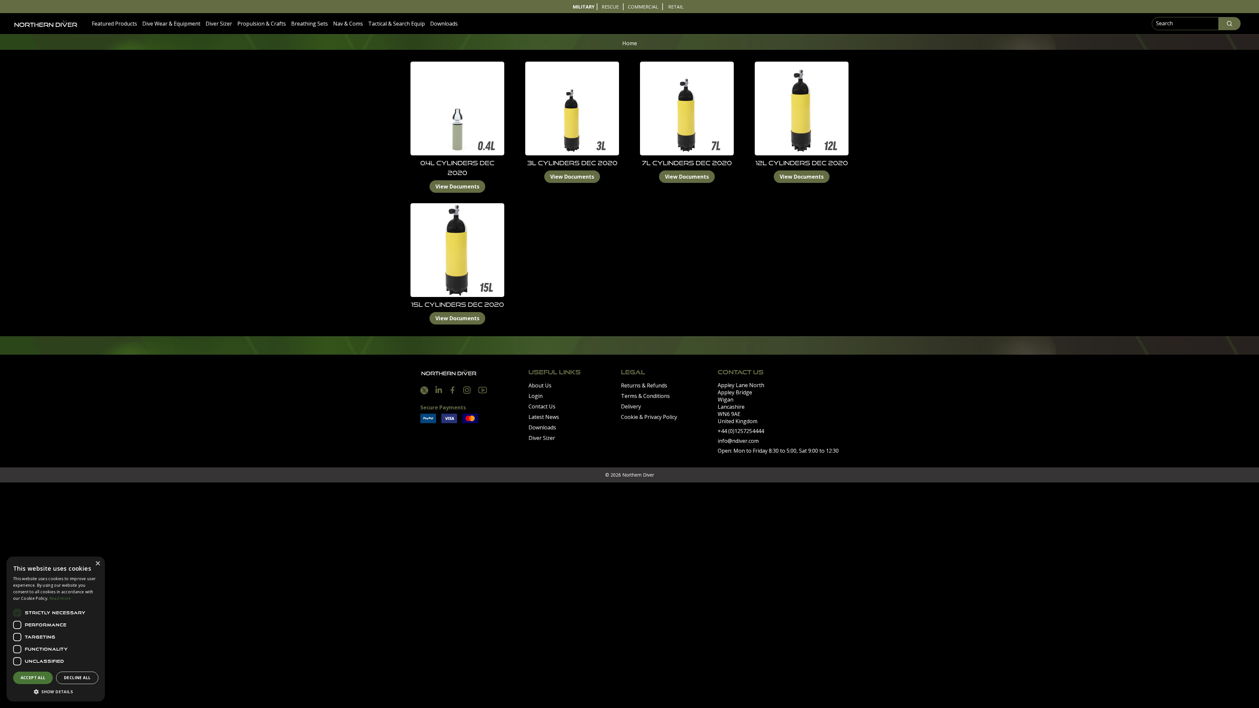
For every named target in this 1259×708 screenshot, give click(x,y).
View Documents (457, 186)
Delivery (631, 406)
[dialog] (56, 629)
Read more (60, 598)
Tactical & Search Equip (396, 23)
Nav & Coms (348, 23)
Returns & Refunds (644, 385)
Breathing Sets (309, 23)
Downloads (444, 23)
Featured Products (114, 23)
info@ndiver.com (738, 440)
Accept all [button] (33, 677)
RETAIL (676, 7)
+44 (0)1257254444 (741, 431)
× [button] (97, 563)
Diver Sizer (219, 23)
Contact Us (542, 406)
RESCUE (610, 7)
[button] (55, 691)
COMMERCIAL (643, 7)
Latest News (544, 417)
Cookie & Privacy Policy (649, 417)
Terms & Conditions (645, 396)
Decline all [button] (77, 677)
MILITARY (583, 7)
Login (536, 396)
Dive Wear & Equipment (171, 23)
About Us (540, 385)
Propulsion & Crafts (261, 23)
